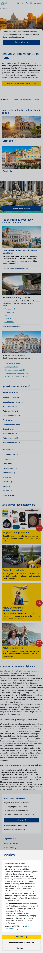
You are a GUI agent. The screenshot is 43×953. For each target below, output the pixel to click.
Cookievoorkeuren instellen (20, 942)
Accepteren (20, 937)
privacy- (28, 926)
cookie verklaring (11, 928)
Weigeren (20, 948)
